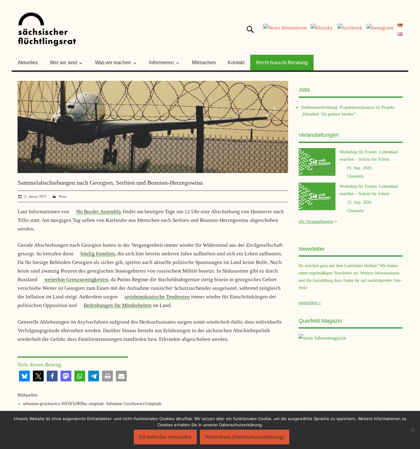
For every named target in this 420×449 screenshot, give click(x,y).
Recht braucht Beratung (282, 62)
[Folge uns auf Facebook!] (350, 28)
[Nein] (412, 430)
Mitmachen (204, 62)
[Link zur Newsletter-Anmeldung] (285, 28)
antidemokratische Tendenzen (157, 297)
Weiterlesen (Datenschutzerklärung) (244, 437)
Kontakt (236, 62)
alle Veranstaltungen (316, 221)
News (62, 196)
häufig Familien (98, 254)
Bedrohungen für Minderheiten (118, 305)
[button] (24, 376)
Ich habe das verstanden (165, 437)
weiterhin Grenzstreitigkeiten (76, 279)
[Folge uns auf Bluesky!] (322, 28)
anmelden (308, 302)
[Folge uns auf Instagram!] (380, 28)
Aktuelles (28, 62)
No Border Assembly (98, 212)
